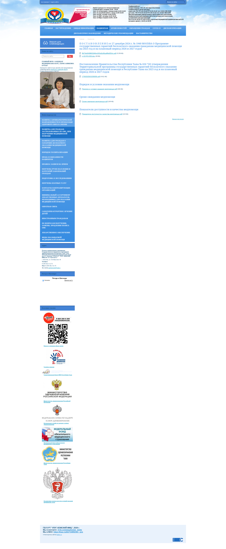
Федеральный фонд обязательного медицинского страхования (54, 443)
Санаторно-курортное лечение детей (57, 212)
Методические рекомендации (118, 33)
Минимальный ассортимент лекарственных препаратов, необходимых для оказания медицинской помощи (56, 198)
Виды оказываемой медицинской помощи (53, 238)
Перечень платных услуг (54, 183)
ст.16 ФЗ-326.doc (88, 56)
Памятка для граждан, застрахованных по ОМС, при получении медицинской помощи (56, 132)
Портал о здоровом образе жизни (53, 346)
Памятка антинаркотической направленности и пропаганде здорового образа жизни (57, 122)
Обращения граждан (139, 28)
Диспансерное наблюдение (87, 33)
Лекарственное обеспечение (56, 232)
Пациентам (102, 28)
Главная (49, 28)
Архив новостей (119, 28)
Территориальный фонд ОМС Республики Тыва (58, 375)
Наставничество (144, 33)
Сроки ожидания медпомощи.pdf (95, 101)
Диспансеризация (172, 28)
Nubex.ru (59, 534)
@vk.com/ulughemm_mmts (70, 530)
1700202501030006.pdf (91, 76)
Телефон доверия (49, 367)
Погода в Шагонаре (59, 278)
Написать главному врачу (59, 69)
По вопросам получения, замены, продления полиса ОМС (55, 225)
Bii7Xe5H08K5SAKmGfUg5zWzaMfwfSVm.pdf (99, 53)
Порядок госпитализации (55, 152)
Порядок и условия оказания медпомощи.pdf (99, 89)
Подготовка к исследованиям (57, 178)
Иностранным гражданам (55, 218)
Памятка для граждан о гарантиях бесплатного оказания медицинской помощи (54, 144)
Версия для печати (178, 119)
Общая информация (84, 28)
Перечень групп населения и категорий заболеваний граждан (56, 171)
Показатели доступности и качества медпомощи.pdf (102, 114)
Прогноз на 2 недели (70, 280)
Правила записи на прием (55, 164)
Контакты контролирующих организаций (56, 189)
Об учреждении (63, 28)
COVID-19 (157, 28)
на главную (45, 2)
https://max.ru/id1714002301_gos (68, 532)
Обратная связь (49, 206)
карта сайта (55, 2)
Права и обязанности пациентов (52, 158)
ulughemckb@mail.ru (54, 268)
